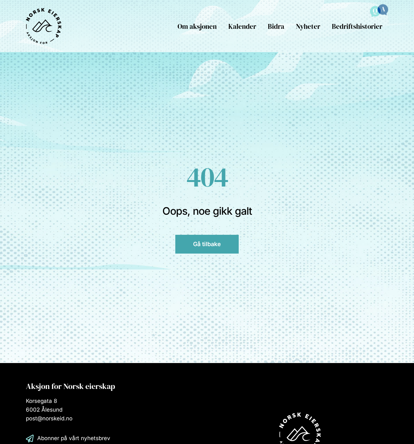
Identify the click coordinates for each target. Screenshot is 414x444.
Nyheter (308, 26)
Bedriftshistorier (357, 26)
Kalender (242, 26)
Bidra (276, 26)
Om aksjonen (197, 26)
